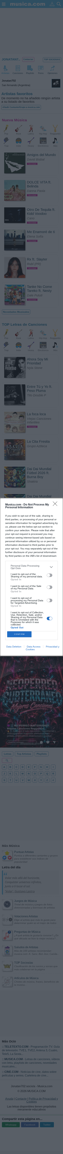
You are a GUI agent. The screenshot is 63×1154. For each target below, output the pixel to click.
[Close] (56, 505)
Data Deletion (13, 646)
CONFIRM (19, 634)
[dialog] (31, 577)
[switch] (49, 575)
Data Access (33, 646)
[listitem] (31, 567)
